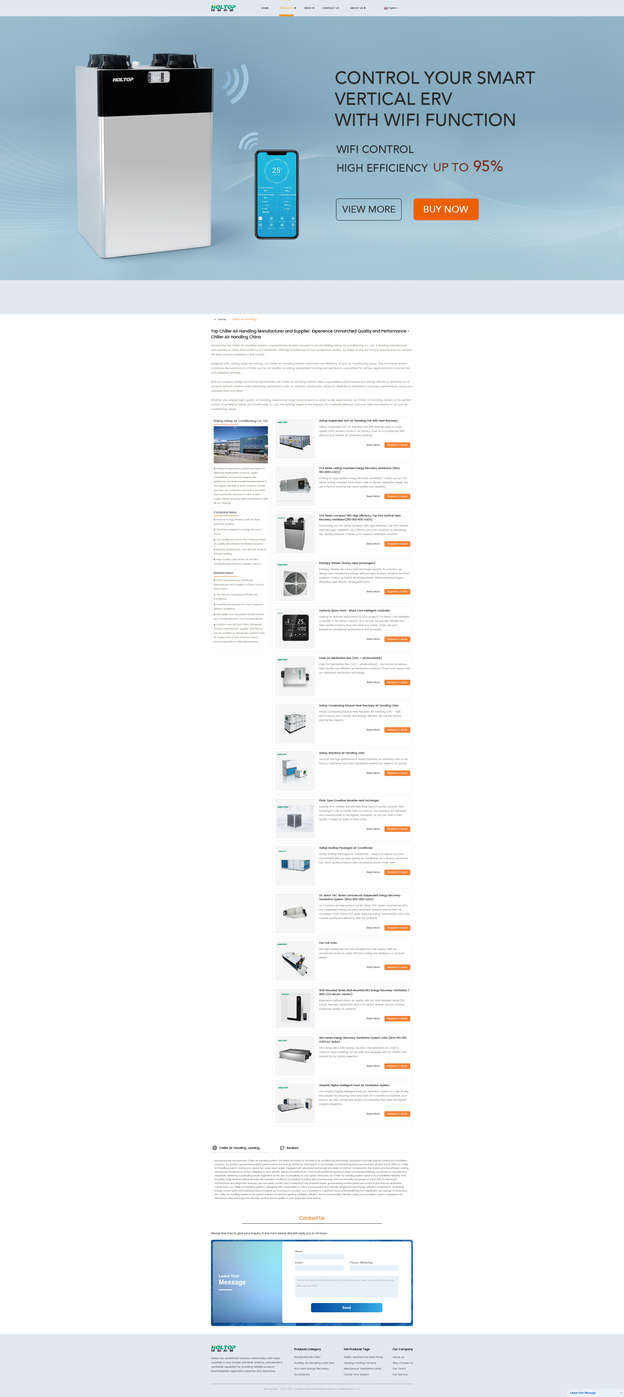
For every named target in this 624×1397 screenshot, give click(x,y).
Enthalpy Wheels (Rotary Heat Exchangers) (347, 563)
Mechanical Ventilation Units (362, 1369)
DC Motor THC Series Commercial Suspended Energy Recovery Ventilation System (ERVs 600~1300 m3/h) (359, 897)
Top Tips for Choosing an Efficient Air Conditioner (235, 597)
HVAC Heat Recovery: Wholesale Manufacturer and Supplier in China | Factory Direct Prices (239, 584)
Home (265, 8)
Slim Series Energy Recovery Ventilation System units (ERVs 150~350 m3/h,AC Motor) (363, 1040)
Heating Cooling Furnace (360, 1363)
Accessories (302, 1375)
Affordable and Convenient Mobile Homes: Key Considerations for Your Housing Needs (239, 617)
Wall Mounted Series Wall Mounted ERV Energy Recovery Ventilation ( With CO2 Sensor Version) (364, 992)
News (308, 8)
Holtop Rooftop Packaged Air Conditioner (346, 848)
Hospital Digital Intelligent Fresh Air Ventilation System (354, 1085)
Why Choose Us (403, 1363)
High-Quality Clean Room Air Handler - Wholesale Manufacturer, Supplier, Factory (237, 562)
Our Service (400, 1374)
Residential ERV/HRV (307, 1357)
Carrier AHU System (356, 1375)
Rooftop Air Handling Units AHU (314, 1363)
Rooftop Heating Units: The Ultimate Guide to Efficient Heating (240, 552)
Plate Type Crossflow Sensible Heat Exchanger (349, 800)
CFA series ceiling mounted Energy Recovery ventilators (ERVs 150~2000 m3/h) (359, 470)
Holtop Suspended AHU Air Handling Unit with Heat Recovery (358, 421)
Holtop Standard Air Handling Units (341, 753)
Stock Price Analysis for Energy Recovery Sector (237, 532)
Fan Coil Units (328, 943)
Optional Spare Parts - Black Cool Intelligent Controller (354, 611)
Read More (373, 445)
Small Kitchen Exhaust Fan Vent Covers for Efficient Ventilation (239, 607)
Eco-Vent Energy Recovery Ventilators (311, 1369)
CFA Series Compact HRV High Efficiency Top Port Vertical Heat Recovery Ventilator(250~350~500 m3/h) (360, 518)
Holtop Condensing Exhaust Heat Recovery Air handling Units (358, 705)
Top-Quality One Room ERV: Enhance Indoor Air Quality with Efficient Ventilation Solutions (240, 542)
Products (286, 8)
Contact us (331, 8)
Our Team (399, 1369)
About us (356, 8)
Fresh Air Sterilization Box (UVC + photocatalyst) (350, 658)
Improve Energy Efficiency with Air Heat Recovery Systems (237, 522)
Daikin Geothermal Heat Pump (363, 1357)
